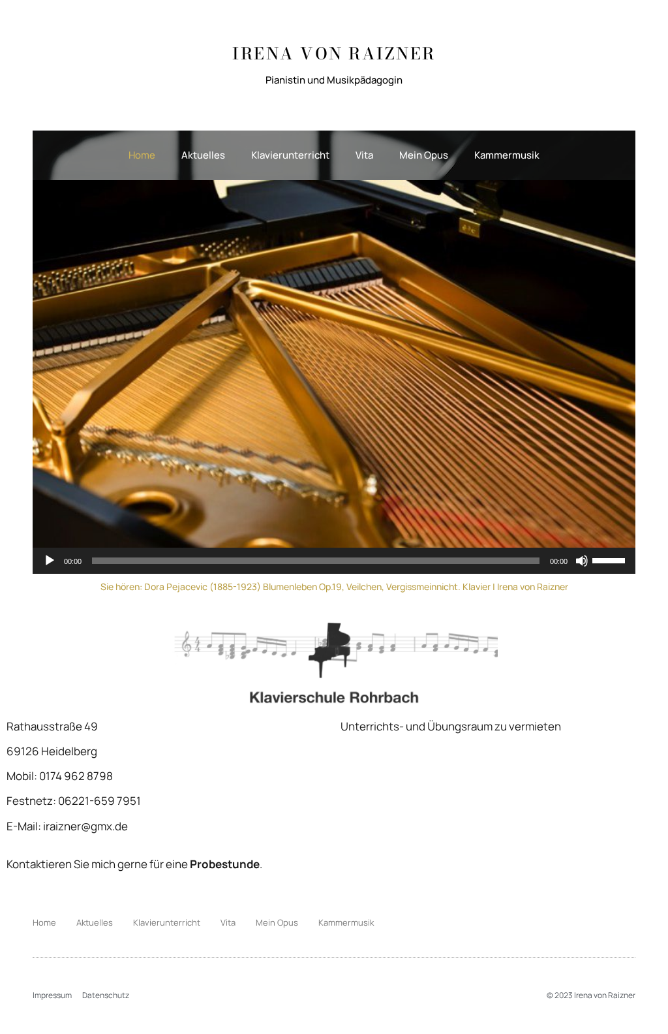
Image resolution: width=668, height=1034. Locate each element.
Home (142, 155)
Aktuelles (203, 155)
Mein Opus (423, 155)
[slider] (610, 559)
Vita (364, 155)
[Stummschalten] (581, 560)
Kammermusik (506, 155)
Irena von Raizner (334, 53)
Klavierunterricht (290, 155)
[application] (334, 561)
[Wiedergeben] (49, 560)
